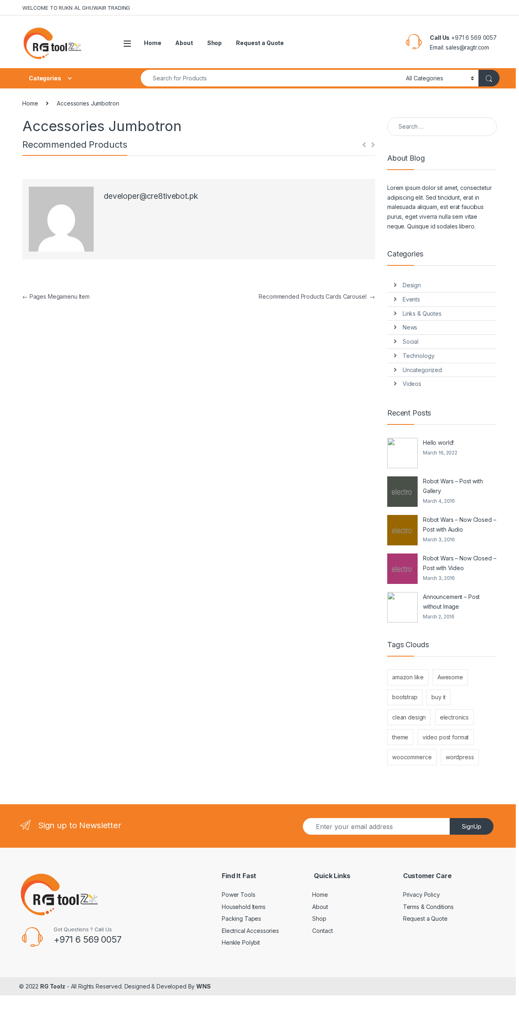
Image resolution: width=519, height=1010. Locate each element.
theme (400, 737)
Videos (412, 383)
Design (412, 285)
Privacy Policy (421, 894)
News (410, 327)
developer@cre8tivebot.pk (151, 196)
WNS (203, 986)
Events (411, 299)
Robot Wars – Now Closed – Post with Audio (459, 524)
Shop (214, 42)
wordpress (460, 757)
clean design (409, 717)
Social (410, 341)
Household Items (244, 906)
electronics (454, 717)
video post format (445, 737)
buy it (438, 696)
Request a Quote (260, 42)
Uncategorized (422, 369)
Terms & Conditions (428, 906)
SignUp (471, 826)
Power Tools (238, 894)
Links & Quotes (422, 313)
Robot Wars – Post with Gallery (453, 486)
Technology (419, 355)
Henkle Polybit (241, 942)
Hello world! (438, 442)
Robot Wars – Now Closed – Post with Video (459, 563)
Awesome (450, 677)
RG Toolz (52, 986)
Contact (322, 930)
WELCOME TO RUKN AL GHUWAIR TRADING (76, 7)
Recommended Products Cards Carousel (317, 296)
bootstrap (405, 696)
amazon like (407, 677)
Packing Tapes (241, 918)
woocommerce (411, 757)
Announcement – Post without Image (451, 601)
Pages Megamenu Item (56, 296)
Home (152, 42)
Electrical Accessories (250, 930)
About (184, 42)
